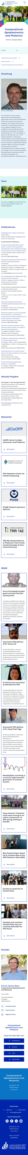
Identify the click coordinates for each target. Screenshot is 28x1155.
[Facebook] (11, 1121)
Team (24, 202)
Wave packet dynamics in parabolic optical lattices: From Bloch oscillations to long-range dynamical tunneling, (13, 353)
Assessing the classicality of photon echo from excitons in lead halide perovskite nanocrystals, (14, 261)
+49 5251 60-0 (14, 1137)
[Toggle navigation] (17, 50)
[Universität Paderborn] (14, 1145)
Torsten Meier (15, 1059)
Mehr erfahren (11, 449)
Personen (14, 1047)
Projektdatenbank (6, 405)
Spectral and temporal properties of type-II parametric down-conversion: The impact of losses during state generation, (13, 327)
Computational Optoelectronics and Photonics (11, 3)
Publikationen (16, 1040)
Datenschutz (21, 1110)
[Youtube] (21, 1121)
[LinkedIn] (16, 1121)
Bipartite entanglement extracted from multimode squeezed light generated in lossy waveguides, (13, 303)
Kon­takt (3, 50)
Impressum (9, 1110)
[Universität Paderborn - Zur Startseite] (3, 3)
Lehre (13, 1053)
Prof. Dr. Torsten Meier (10, 986)
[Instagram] (7, 1121)
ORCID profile (11, 236)
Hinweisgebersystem (15, 1112)
